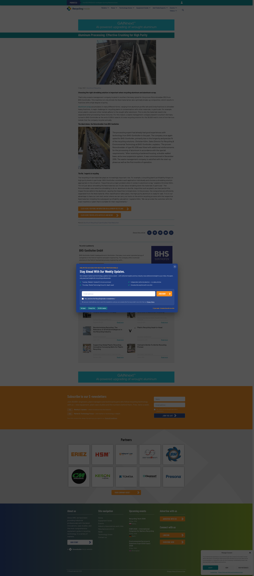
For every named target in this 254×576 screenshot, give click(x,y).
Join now (161, 294)
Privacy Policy (150, 302)
